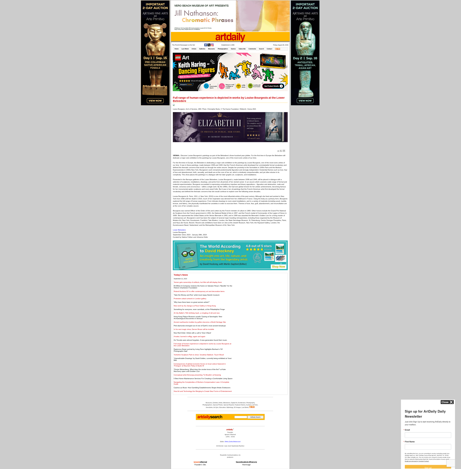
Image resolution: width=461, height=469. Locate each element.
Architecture (242, 403)
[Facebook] (205, 46)
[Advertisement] (260, 290)
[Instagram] (212, 46)
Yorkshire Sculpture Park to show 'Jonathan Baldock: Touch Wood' (199, 355)
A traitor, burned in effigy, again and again (189, 336)
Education (222, 407)
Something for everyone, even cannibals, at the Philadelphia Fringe (199, 309)
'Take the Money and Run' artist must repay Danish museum (197, 295)
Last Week (185, 49)
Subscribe (242, 49)
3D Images (237, 407)
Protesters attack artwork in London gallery (190, 299)
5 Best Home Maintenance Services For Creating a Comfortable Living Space (203, 378)
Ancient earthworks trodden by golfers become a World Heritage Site (200, 322)
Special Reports (229, 405)
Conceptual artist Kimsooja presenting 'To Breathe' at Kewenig (197, 375)
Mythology (230, 407)
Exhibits (215, 403)
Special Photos (218, 405)
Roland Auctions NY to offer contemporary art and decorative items (199, 291)
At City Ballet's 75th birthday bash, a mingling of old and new (197, 313)
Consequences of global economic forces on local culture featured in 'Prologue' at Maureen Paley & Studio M (200, 365)
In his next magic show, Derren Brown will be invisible (194, 329)
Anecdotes (209, 407)
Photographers (223, 49)
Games (233, 49)
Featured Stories (240, 405)
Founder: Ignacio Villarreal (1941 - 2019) (230, 435)
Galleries (202, 49)
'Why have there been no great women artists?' (192, 302)
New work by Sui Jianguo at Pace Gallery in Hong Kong (195, 306)
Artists (194, 49)
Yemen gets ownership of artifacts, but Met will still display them (198, 282)
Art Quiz (215, 407)
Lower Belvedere (179, 230)
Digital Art (234, 403)
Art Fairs (255, 405)
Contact (269, 49)
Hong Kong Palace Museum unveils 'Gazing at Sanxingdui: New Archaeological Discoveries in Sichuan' (198, 317)
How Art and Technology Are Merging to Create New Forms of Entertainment (203, 391)
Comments (252, 49)
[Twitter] (209, 46)
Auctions (249, 405)
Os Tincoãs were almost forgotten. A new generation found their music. (200, 340)
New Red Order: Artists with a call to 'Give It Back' (192, 333)
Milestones (226, 403)
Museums (211, 49)
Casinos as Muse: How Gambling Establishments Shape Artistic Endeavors (202, 388)
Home (177, 49)
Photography (250, 403)
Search (261, 49)
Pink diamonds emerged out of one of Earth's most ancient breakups (200, 326)
